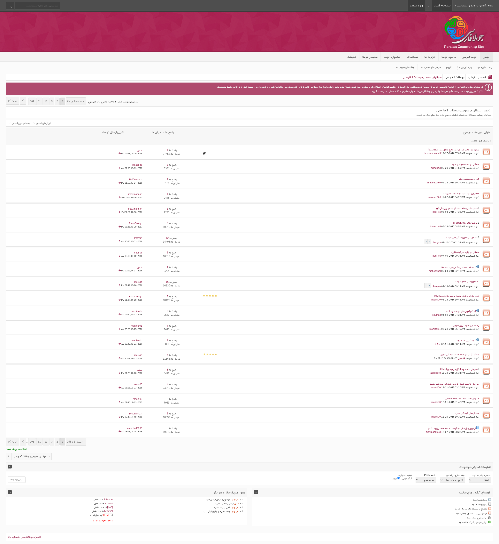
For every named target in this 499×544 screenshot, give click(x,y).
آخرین (15, 101)
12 (167, 238)
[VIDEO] (108, 511)
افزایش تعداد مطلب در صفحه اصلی (462, 398)
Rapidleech (435, 373)
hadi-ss (437, 212)
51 (39, 101)
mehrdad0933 (433, 432)
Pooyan (437, 242)
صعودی (405, 478)
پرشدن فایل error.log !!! (465, 222)
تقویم (449, 67)
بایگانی (15, 537)
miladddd (436, 168)
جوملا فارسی (469, 57)
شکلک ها (108, 503)
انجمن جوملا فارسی (31, 537)
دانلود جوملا (448, 57)
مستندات (412, 57)
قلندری (461, 358)
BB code (108, 499)
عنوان (487, 132)
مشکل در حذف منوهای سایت (465, 164)
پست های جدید (484, 67)
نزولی (394, 478)
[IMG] (110, 507)
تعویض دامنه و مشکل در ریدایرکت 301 (458, 369)
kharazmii (435, 226)
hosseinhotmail (433, 153)
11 (46, 101)
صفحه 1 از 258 (74, 101)
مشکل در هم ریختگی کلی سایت (462, 237)
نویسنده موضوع (472, 132)
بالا (8, 456)
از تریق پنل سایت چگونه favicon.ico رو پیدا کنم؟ (451, 428)
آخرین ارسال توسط (113, 132)
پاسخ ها (169, 132)
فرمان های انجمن (432, 67)
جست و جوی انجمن (21, 123)
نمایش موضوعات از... (481, 475)
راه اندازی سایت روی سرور (466, 325)
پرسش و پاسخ (464, 67)
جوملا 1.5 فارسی (454, 77)
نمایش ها (157, 132)
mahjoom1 (435, 329)
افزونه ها (429, 57)
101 (32, 101)
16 (167, 281)
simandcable (434, 182)
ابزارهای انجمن (43, 123)
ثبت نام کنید (442, 5)
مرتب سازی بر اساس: (455, 475)
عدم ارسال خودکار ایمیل (467, 413)
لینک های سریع (406, 67)
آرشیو (471, 77)
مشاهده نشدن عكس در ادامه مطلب (456, 267)
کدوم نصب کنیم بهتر (469, 178)
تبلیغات (351, 57)
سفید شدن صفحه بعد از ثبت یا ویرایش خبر (457, 208)
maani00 (436, 299)
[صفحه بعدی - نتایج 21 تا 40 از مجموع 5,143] (23, 101)
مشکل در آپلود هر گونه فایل (465, 252)
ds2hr (438, 344)
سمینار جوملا (370, 57)
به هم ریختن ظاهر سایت (467, 281)
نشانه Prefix (430, 475)
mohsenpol (435, 271)
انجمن (486, 57)
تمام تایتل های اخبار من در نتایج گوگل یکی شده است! (453, 149)
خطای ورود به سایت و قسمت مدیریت (461, 193)
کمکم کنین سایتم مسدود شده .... (459, 311)
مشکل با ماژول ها (465, 340)
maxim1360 (434, 197)
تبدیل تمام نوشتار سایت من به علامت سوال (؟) (456, 296)
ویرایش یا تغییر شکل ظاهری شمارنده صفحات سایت (454, 383)
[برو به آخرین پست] (120, 153)
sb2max (436, 315)
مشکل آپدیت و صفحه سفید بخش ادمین (459, 354)
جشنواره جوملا (392, 57)
